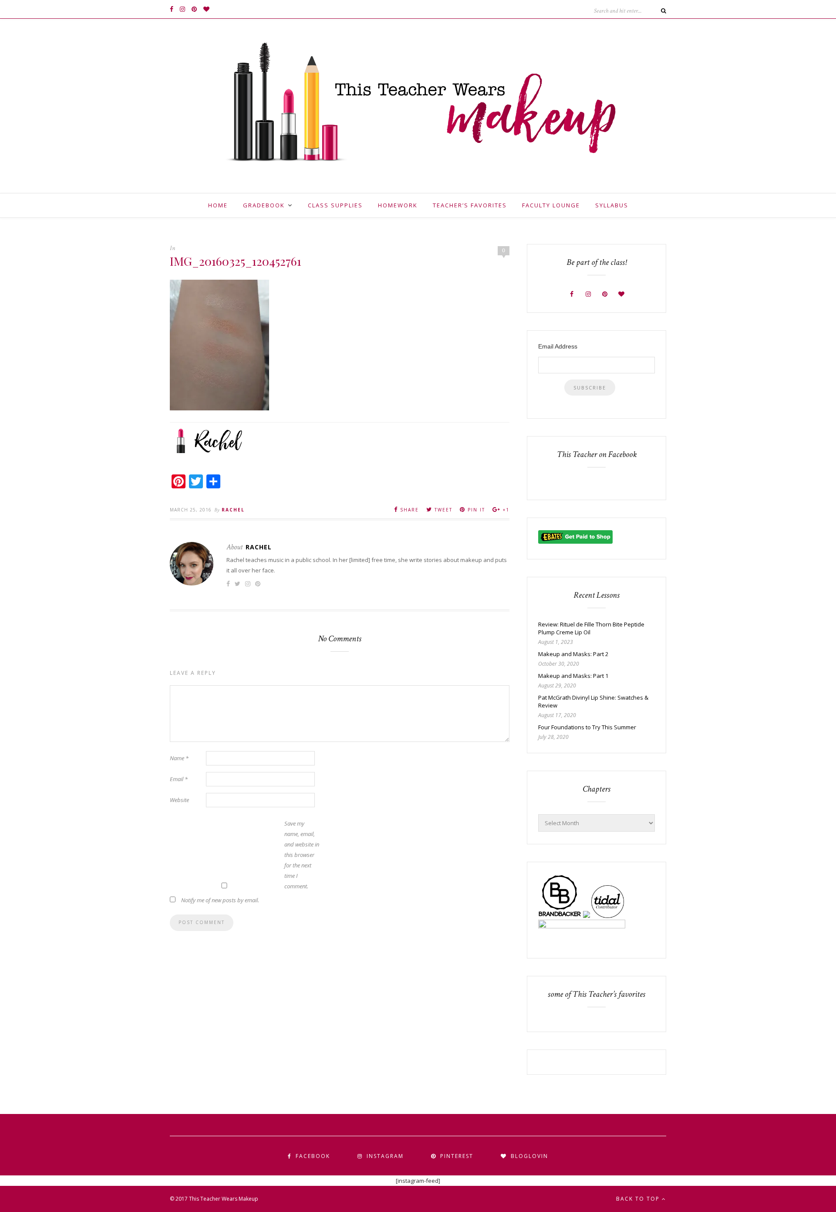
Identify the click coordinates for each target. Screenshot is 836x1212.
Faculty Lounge (551, 205)
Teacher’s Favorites (470, 205)
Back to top (639, 1198)
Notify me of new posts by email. (220, 900)
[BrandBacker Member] (560, 916)
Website (179, 800)
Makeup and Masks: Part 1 (573, 676)
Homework (398, 205)
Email (179, 779)
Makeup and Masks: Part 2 (573, 654)
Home (218, 205)
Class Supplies (335, 205)
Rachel (233, 510)
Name (179, 758)
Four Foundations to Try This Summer (587, 727)
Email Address (557, 346)
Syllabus (611, 205)
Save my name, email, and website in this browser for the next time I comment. (301, 854)
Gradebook (264, 205)
